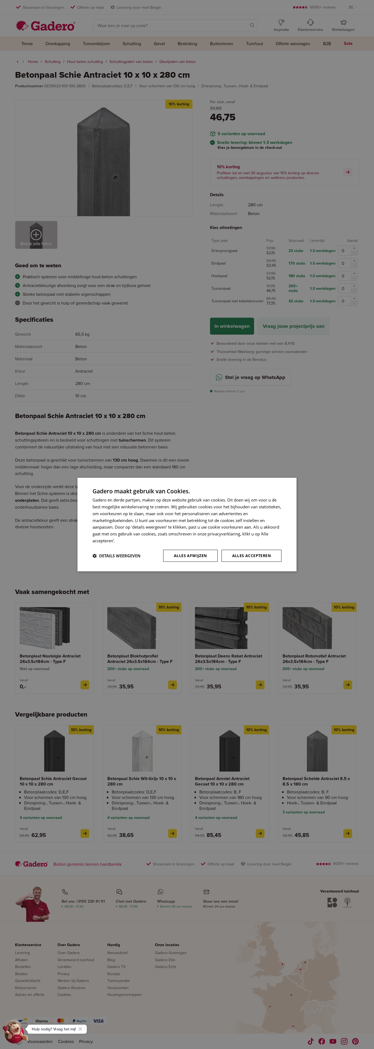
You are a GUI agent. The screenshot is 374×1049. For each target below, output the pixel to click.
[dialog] (187, 524)
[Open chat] (15, 1034)
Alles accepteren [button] (251, 555)
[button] (116, 556)
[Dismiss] (80, 1029)
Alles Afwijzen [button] (190, 555)
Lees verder (127, 540)
